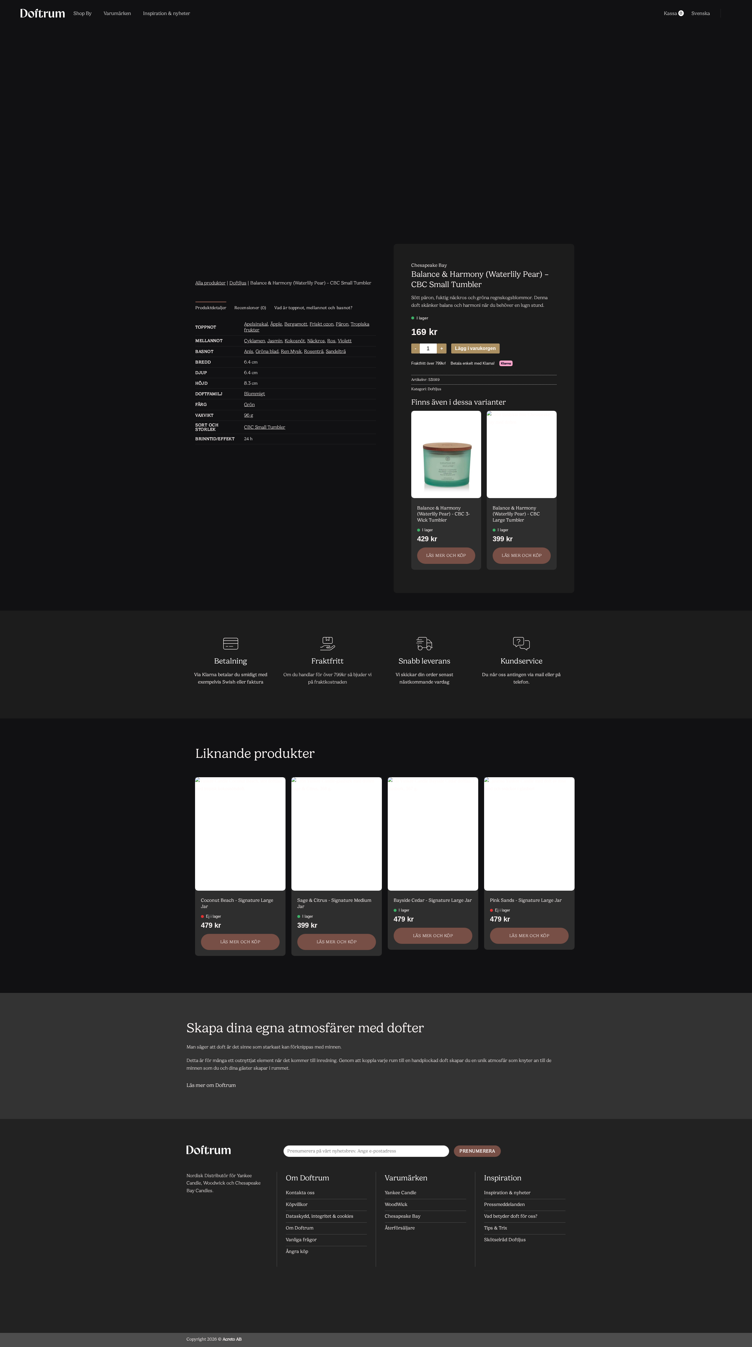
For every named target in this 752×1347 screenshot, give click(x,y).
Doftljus (237, 283)
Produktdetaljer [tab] (210, 307)
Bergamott (295, 324)
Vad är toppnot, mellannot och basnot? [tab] (313, 307)
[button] (729, 13)
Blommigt (254, 393)
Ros (331, 341)
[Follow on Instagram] (548, 1151)
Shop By (82, 13)
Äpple (276, 324)
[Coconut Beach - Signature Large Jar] (240, 834)
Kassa (673, 13)
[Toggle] (558, 1086)
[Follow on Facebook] (536, 1151)
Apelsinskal (256, 324)
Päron (342, 324)
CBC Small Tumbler (264, 427)
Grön (249, 404)
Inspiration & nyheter (166, 13)
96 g (248, 415)
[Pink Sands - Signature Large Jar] (529, 834)
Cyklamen (254, 341)
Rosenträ (313, 351)
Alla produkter (210, 283)
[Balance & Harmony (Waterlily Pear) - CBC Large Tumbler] (522, 454)
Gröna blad (267, 351)
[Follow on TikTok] (559, 1151)
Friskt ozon (321, 324)
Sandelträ (336, 351)
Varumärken (117, 13)
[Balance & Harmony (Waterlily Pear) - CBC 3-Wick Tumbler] (446, 454)
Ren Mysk (291, 351)
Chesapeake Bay (429, 265)
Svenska (700, 13)
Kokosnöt (295, 341)
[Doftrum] (43, 13)
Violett (345, 341)
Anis (248, 351)
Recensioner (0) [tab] (250, 307)
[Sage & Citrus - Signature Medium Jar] (336, 834)
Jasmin (274, 341)
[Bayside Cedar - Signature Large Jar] (433, 834)
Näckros (316, 341)
